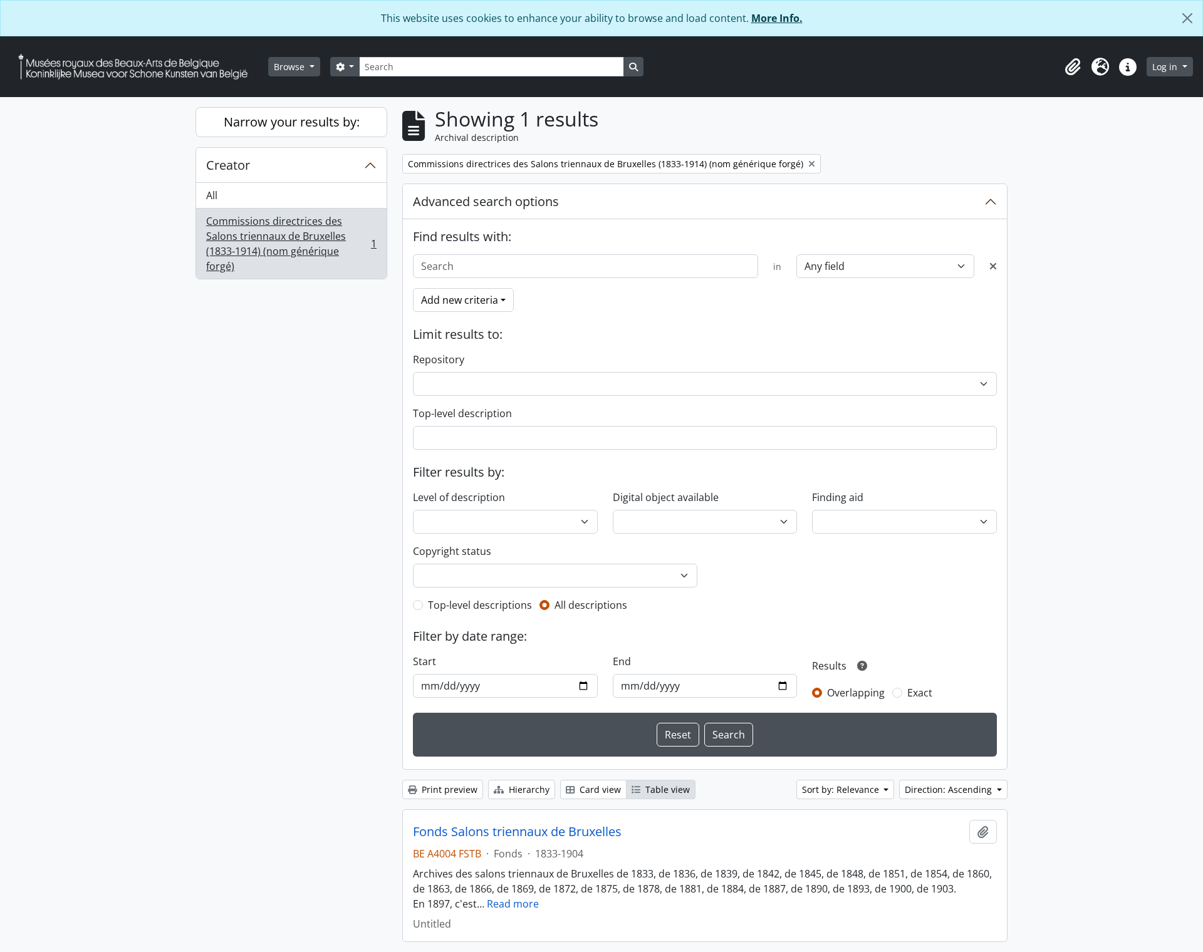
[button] (1072, 67)
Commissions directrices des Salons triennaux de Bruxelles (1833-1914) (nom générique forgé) (291, 243)
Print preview (448, 789)
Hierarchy (527, 789)
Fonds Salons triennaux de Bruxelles (517, 831)
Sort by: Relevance (842, 789)
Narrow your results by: (292, 121)
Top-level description (462, 413)
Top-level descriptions (480, 605)
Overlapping (856, 693)
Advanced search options (486, 201)
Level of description (459, 497)
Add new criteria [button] (459, 300)
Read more (513, 904)
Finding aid (837, 497)
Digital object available (666, 497)
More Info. (777, 18)
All (211, 195)
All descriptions (591, 605)
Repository (438, 359)
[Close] (1187, 18)
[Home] (138, 66)
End (622, 661)
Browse (290, 67)
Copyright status (452, 551)
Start (424, 661)
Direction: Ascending (949, 789)
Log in (1166, 67)
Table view (666, 789)
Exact (919, 693)
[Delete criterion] (993, 266)
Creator (228, 165)
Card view (599, 789)
